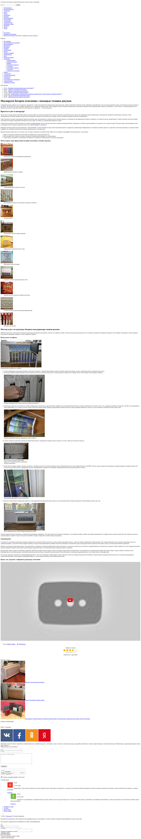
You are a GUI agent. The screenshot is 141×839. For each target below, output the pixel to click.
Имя (2, 826)
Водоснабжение (8, 18)
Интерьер (6, 25)
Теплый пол (7, 76)
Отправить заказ (5, 833)
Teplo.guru (9, 816)
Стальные (10, 66)
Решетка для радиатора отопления (17, 91)
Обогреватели (8, 8)
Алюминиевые (11, 60)
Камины (6, 16)
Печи (5, 12)
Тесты (5, 28)
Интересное (7, 45)
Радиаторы (7, 15)
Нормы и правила (9, 53)
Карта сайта (7, 809)
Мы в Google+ (8, 811)
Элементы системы (9, 82)
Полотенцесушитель (13, 65)
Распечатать (21, 644)
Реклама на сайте (8, 806)
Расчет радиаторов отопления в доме (18, 95)
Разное (6, 72)
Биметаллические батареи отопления (18, 97)
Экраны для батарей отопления (17, 89)
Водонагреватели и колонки (12, 42)
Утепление (7, 10)
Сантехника (7, 21)
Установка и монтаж (13, 67)
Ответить (9, 792)
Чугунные (10, 69)
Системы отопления (9, 75)
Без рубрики (7, 41)
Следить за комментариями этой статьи (14, 777)
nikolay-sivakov (11, 644)
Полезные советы (9, 24)
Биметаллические (12, 62)
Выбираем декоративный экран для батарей (20, 88)
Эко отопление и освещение (12, 79)
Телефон (3, 828)
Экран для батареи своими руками (18, 92)
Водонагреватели (9, 9)
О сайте (6, 808)
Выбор (9, 63)
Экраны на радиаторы (10, 34)
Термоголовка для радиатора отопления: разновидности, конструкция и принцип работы (36, 94)
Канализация (7, 19)
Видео (5, 27)
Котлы (6, 13)
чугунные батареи (35, 123)
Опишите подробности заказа (9, 831)
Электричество (8, 22)
